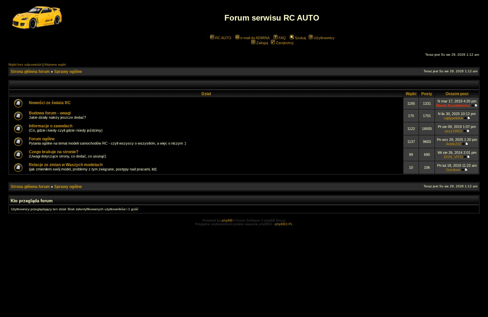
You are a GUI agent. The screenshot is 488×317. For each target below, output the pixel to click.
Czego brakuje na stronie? (53, 152)
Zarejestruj (284, 43)
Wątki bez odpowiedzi (24, 64)
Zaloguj (261, 43)
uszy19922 (453, 131)
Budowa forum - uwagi (50, 113)
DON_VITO (453, 157)
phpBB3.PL (284, 224)
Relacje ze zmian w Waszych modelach (66, 164)
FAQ (282, 38)
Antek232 (453, 144)
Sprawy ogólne (68, 71)
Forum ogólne (42, 139)
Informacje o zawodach (50, 126)
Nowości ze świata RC (50, 102)
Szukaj (300, 38)
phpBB (227, 220)
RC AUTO (222, 38)
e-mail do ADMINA (254, 38)
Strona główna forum (30, 71)
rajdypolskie (453, 118)
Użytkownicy (324, 38)
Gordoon (453, 170)
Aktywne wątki (55, 64)
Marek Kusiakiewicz (453, 105)
